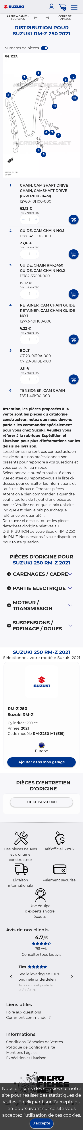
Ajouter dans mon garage (41, 762)
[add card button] (74, 219)
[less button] (23, 219)
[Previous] (35, 18)
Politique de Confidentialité (30, 1047)
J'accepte (41, 1123)
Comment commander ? (28, 1017)
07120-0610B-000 (35, 361)
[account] (52, 6)
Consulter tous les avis (41, 954)
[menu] (74, 6)
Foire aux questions (23, 1012)
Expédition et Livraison (26, 1058)
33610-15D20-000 (41, 802)
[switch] (44, 48)
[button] (41, 681)
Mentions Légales (21, 1053)
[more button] (36, 219)
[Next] (47, 18)
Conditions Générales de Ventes (34, 1042)
